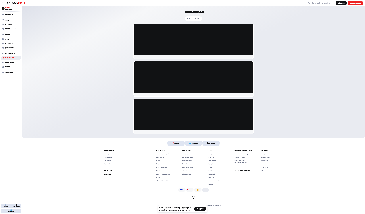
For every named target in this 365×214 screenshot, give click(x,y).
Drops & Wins (186, 164)
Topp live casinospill (162, 154)
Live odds (211, 157)
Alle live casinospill (162, 181)
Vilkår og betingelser (242, 170)
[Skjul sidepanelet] (3, 3)
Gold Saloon (160, 157)
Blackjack (159, 164)
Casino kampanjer (266, 154)
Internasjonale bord (162, 167)
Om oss (106, 154)
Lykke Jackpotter (187, 157)
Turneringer (264, 167)
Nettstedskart (108, 164)
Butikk (263, 164)
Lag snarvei (107, 160)
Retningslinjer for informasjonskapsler (240, 161)
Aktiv (188, 18)
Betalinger (108, 170)
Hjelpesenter (108, 157)
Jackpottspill (186, 171)
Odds (210, 154)
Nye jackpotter (187, 160)
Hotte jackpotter (187, 154)
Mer (205, 190)
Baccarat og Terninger (163, 174)
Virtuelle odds (212, 160)
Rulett (158, 160)
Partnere (107, 174)
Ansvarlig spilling (239, 157)
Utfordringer (264, 160)
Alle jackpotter (187, 174)
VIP (262, 171)
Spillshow (159, 171)
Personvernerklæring (241, 154)
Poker (158, 177)
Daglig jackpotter (187, 167)
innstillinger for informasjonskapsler (179, 210)
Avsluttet (197, 18)
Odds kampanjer (266, 157)
